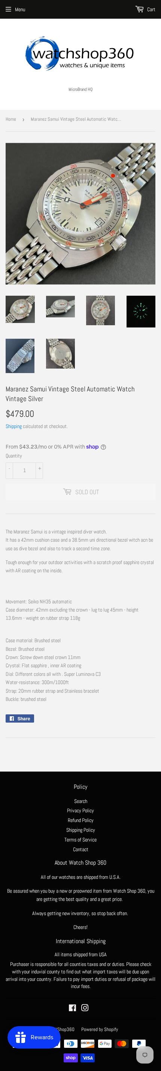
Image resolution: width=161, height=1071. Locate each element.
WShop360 (64, 1029)
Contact (80, 849)
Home (11, 119)
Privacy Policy (80, 810)
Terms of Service (80, 839)
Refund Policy (81, 820)
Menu (20, 9)
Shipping (14, 426)
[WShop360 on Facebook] (72, 1009)
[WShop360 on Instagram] (85, 1009)
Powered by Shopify (99, 1029)
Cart (150, 9)
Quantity (14, 455)
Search (80, 801)
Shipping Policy (80, 830)
